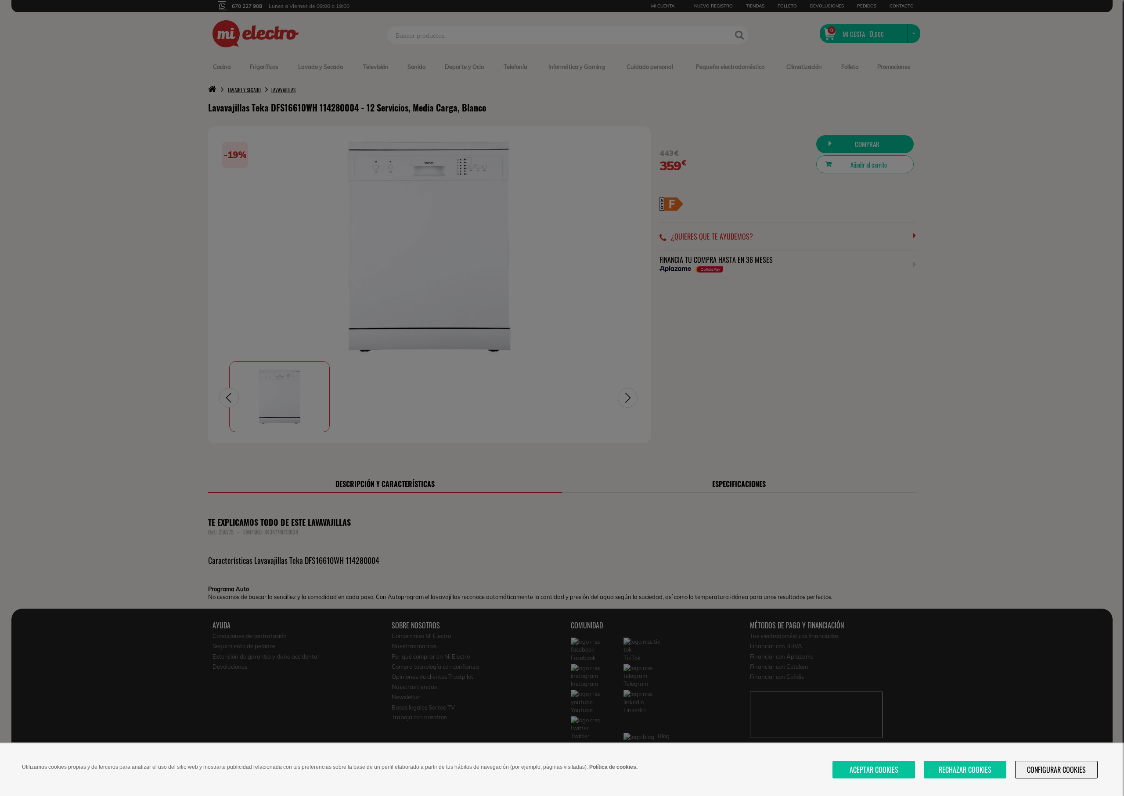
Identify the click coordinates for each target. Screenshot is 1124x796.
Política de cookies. (613, 767)
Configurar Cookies (1056, 769)
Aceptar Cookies (874, 769)
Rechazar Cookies (965, 769)
